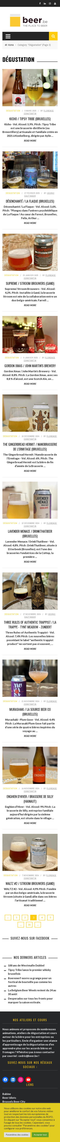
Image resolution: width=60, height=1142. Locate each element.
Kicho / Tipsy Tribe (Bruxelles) (30, 118)
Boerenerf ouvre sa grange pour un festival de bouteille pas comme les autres (30, 982)
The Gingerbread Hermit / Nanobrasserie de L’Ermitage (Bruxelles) (30, 446)
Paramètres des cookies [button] (17, 1134)
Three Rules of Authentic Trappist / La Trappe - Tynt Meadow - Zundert (30, 624)
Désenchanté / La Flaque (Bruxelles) (30, 201)
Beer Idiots (9, 1097)
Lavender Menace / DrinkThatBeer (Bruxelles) (30, 533)
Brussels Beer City (13, 1101)
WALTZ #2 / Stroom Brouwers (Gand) (30, 883)
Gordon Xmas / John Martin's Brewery (30, 365)
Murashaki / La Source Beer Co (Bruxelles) (30, 711)
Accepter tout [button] (40, 1134)
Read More (30, 140)
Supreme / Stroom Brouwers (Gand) (30, 283)
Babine (6, 1093)
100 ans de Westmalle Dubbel (26, 965)
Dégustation (13, 111)
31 (29, 924)
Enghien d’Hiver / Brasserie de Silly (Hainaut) (30, 799)
